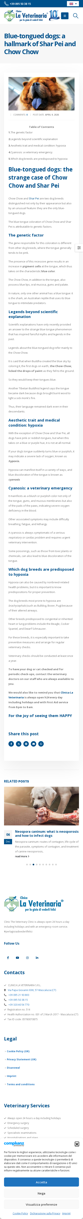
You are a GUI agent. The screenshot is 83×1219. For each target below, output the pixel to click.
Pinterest (26, 744)
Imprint (66, 1213)
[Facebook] (8, 958)
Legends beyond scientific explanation (33, 139)
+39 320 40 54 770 (18, 1004)
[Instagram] (27, 958)
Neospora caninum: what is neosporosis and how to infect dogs (47, 833)
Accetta (41, 1182)
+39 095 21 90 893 (18, 994)
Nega (41, 1193)
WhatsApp (41, 744)
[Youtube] (17, 958)
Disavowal (13, 1067)
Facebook (11, 744)
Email (33, 744)
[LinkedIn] (37, 958)
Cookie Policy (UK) (18, 1051)
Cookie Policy (20, 1213)
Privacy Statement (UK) (21, 1059)
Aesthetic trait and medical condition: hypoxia (37, 145)
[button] (77, 1144)
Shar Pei (33, 198)
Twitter (18, 744)
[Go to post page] (41, 806)
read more (21, 856)
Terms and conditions (21, 1084)
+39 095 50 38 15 (18, 999)
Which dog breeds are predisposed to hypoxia (37, 159)
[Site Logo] (32, 16)
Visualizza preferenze (41, 1204)
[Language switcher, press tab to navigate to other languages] (73, 3)
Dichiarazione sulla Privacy (45, 1213)
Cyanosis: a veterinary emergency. (30, 152)
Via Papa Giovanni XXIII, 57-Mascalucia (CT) (31, 990)
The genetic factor (20, 132)
